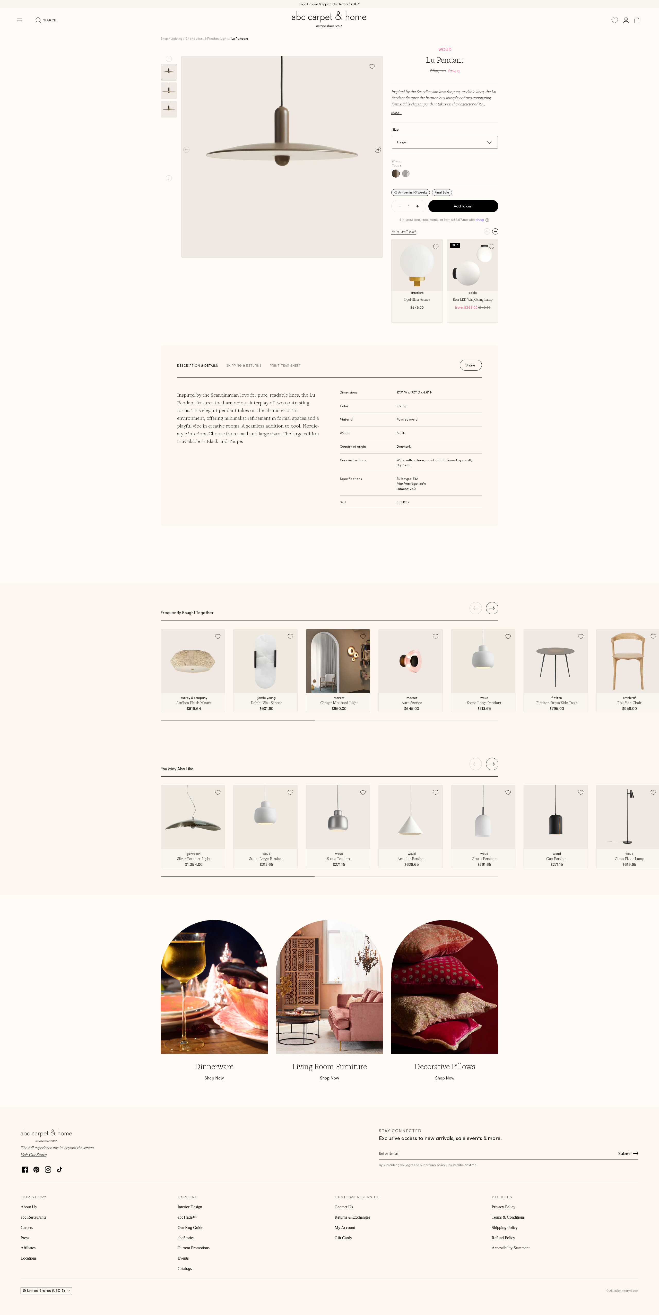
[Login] (626, 20)
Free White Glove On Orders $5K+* (329, 4)
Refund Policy (503, 1238)
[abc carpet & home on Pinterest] (36, 1168)
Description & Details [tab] (197, 365)
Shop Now (214, 1078)
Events (183, 1258)
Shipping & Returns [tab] (244, 365)
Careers (27, 1227)
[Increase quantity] (417, 206)
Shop (164, 38)
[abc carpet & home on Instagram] (48, 1168)
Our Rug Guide (190, 1227)
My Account (345, 1227)
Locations (29, 1258)
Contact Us (344, 1207)
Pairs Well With (403, 231)
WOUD (445, 49)
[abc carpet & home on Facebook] (25, 1168)
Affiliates (28, 1248)
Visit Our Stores (33, 1154)
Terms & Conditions (508, 1217)
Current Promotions (194, 1248)
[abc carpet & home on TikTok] (59, 1168)
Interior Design (190, 1207)
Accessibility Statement (511, 1248)
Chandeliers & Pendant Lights (207, 38)
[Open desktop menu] (19, 20)
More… (396, 113)
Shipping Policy (505, 1227)
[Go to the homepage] (329, 25)
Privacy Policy (503, 1207)
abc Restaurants (33, 1217)
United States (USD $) (46, 1290)
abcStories (186, 1238)
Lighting (176, 38)
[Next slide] (169, 178)
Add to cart (463, 206)
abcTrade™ (187, 1217)
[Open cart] (637, 20)
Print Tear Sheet (285, 365)
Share (470, 365)
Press (25, 1238)
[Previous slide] (169, 59)
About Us (29, 1207)
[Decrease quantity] (400, 206)
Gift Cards (343, 1238)
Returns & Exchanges (352, 1217)
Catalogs (185, 1268)
